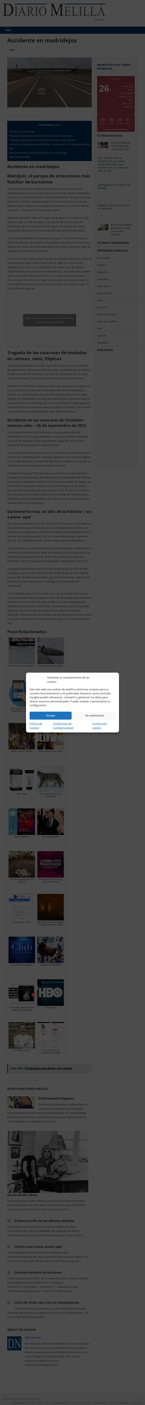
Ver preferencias (94, 715)
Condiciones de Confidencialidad (63, 725)
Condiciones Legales (99, 725)
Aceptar (50, 715)
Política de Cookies (36, 725)
